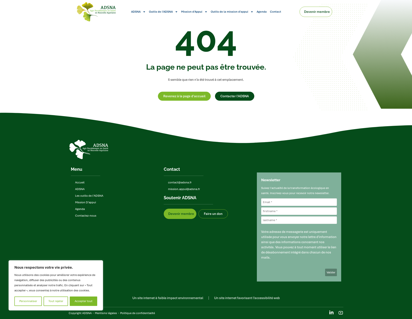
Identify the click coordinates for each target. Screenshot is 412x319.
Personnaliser (28, 301)
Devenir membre (317, 12)
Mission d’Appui (191, 11)
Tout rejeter (55, 301)
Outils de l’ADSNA (161, 11)
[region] (56, 285)
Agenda (262, 11)
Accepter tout (83, 301)
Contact (275, 11)
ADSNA (136, 11)
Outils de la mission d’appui (229, 11)
